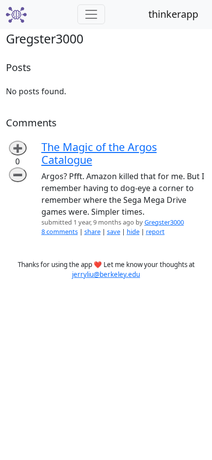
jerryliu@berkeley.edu (106, 274)
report (155, 231)
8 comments (59, 231)
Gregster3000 (164, 222)
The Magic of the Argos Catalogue (99, 153)
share (92, 231)
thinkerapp (173, 14)
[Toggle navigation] (91, 14)
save (113, 231)
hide (133, 231)
